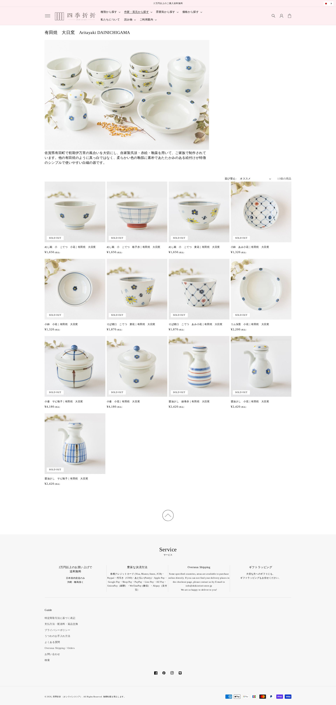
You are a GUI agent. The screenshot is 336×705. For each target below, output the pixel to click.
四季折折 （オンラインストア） (67, 697)
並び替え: (230, 178)
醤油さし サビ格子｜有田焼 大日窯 (66, 478)
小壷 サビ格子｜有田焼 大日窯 (64, 401)
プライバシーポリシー (57, 630)
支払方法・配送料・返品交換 (61, 624)
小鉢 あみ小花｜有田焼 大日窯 (250, 247)
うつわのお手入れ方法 (57, 636)
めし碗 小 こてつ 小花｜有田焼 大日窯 (70, 247)
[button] (48, 16)
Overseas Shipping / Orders (60, 648)
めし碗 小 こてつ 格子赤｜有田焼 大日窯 (133, 247)
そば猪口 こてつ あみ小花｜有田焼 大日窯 (195, 324)
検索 (47, 660)
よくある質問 (52, 642)
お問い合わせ (52, 654)
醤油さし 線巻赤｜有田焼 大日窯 (189, 401)
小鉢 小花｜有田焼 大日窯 (61, 324)
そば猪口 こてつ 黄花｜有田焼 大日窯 (131, 324)
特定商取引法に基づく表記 (60, 618)
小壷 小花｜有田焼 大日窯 (123, 401)
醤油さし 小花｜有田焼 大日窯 (250, 401)
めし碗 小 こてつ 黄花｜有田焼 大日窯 (194, 247)
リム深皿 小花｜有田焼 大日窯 (250, 324)
